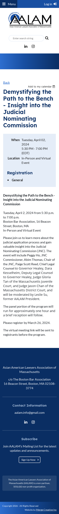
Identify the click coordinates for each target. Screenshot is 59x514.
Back (6, 82)
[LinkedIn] (26, 46)
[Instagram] (33, 46)
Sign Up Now (28, 459)
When (15, 140)
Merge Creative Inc (46, 509)
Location (14, 158)
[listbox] (42, 86)
